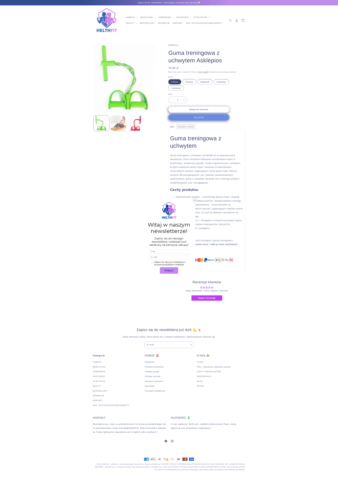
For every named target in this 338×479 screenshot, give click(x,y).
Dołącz (169, 270)
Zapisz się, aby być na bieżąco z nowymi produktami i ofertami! (170, 263)
